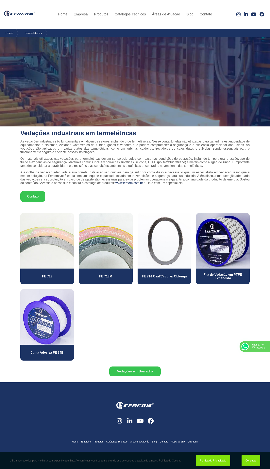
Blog (190, 14)
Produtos (101, 14)
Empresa (81, 14)
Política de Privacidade (213, 460)
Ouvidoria (193, 441)
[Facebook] (262, 14)
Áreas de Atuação (166, 14)
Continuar (250, 460)
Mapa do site (178, 441)
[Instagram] (238, 14)
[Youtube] (253, 14)
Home (62, 14)
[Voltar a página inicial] (19, 14)
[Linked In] (246, 14)
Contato (206, 14)
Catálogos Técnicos (130, 14)
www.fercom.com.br (129, 183)
